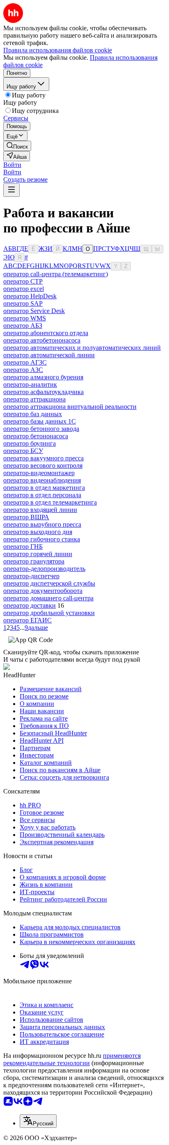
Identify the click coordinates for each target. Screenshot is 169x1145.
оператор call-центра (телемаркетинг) (55, 273)
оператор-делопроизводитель (44, 568)
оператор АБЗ (22, 325)
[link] (17, 146)
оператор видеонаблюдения (42, 480)
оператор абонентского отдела (45, 332)
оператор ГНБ (23, 546)
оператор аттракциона (34, 399)
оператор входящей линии (40, 509)
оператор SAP (23, 303)
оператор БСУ (23, 450)
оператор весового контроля (42, 465)
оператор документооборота (42, 590)
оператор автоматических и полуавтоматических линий (82, 347)
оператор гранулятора (33, 561)
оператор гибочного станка (41, 539)
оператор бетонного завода (41, 428)
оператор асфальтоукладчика (43, 391)
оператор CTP (23, 281)
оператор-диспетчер (31, 575)
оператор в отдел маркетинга (44, 487)
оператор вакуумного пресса (43, 458)
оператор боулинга (29, 443)
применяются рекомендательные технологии (72, 1059)
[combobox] (38, 1121)
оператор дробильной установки (49, 612)
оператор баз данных (32, 413)
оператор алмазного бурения (43, 377)
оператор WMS (24, 318)
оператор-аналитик (30, 384)
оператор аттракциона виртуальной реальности (70, 406)
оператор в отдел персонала (42, 494)
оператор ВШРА (26, 517)
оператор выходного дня (37, 531)
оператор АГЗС (25, 362)
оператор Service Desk (34, 310)
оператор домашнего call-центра (48, 598)
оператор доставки (29, 605)
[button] (12, 164)
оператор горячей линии (37, 553)
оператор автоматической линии (49, 355)
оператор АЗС (23, 369)
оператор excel (23, 288)
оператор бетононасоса (35, 436)
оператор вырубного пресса (42, 524)
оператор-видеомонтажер (39, 472)
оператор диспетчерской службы (49, 583)
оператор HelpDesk (30, 296)
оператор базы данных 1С (39, 421)
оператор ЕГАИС (27, 620)
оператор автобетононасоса (41, 340)
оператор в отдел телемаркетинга (50, 502)
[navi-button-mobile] (11, 190)
